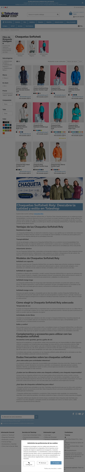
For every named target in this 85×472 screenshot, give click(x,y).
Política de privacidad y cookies (53, 468)
